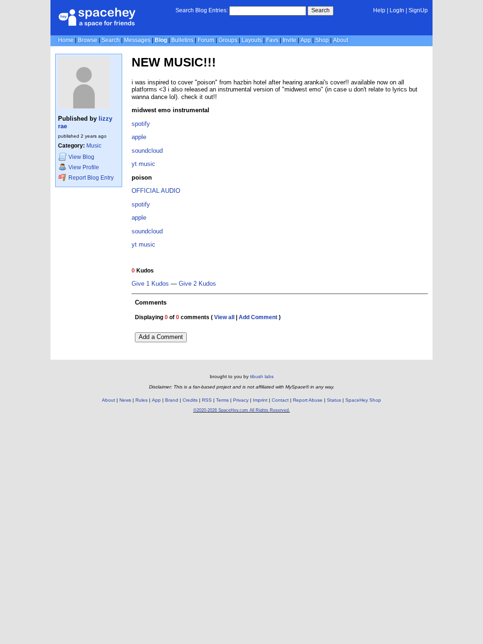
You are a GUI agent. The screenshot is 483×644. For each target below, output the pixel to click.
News (125, 400)
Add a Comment (161, 336)
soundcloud (147, 150)
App (305, 40)
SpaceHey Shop (363, 400)
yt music (143, 244)
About (340, 40)
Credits (190, 400)
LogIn (397, 10)
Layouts (252, 40)
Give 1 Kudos (150, 284)
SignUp (418, 10)
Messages (137, 40)
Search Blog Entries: (201, 10)
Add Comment (258, 317)
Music (93, 145)
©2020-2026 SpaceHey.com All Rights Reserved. (241, 410)
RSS (207, 400)
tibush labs (262, 376)
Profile (83, 167)
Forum (206, 40)
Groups (227, 40)
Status (334, 400)
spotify (141, 123)
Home (66, 40)
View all (224, 317)
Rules (141, 400)
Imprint (260, 400)
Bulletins (182, 40)
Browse (87, 40)
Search (320, 10)
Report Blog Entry (90, 177)
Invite (289, 40)
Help (379, 10)
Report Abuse (308, 400)
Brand (171, 400)
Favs (272, 40)
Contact (280, 400)
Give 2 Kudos (197, 284)
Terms (222, 400)
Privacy (241, 400)
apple (139, 136)
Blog (161, 40)
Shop (322, 40)
